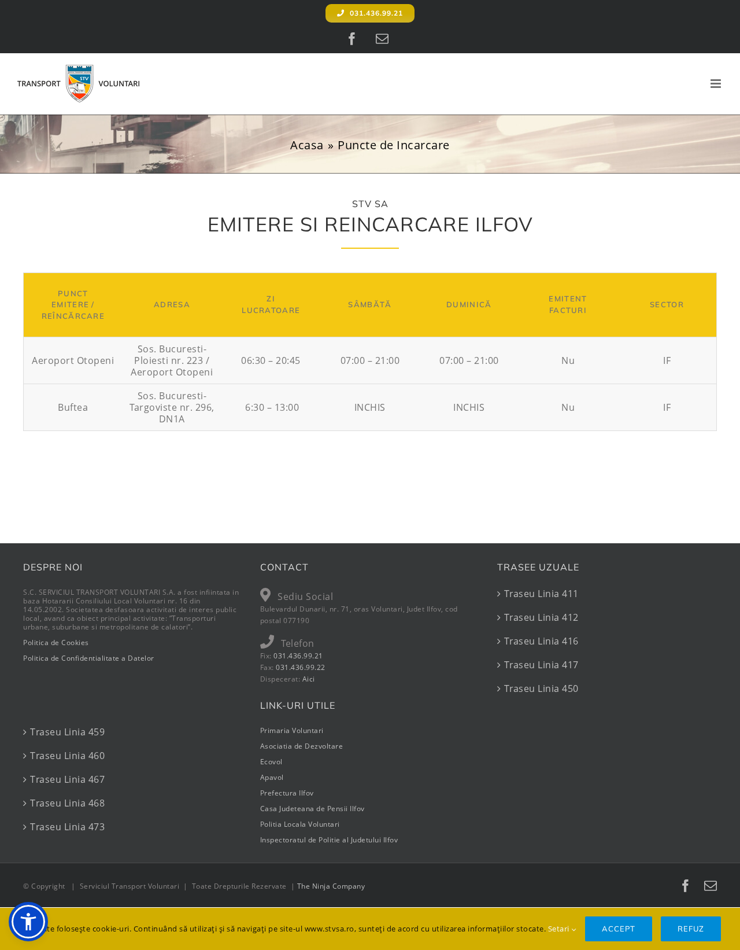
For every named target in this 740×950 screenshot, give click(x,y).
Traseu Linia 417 (541, 665)
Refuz (691, 928)
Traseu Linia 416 (541, 641)
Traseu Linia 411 (541, 593)
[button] (28, 921)
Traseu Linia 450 (541, 688)
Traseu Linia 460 (67, 755)
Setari (560, 928)
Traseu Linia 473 (67, 827)
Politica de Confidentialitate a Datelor (88, 658)
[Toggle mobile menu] (717, 84)
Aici (308, 679)
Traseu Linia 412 (541, 617)
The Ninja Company (331, 886)
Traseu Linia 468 (67, 803)
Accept (618, 928)
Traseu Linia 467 (67, 779)
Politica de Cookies (56, 642)
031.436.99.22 (300, 667)
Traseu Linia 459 (67, 732)
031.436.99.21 (298, 656)
